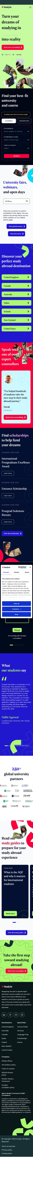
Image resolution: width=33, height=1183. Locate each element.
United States (7, 1050)
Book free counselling (12, 47)
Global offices (7, 1061)
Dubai (4, 1038)
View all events (15, 234)
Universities (24, 121)
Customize (15, 609)
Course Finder (22, 1027)
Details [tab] (16, 572)
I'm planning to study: (11, 137)
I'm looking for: (8, 128)
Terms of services (8, 1146)
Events (19, 1042)
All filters (8, 201)
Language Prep (23, 1034)
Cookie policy (7, 1153)
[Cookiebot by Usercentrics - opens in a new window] (19, 567)
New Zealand (6, 1046)
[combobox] (16, 131)
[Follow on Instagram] (22, 1014)
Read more (10, 913)
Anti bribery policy (9, 1065)
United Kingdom (8, 1027)
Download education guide (16, 114)
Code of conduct (8, 1069)
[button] (6, 745)
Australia (5, 1031)
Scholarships (22, 1038)
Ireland (4, 1042)
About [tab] (27, 572)
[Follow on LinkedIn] (4, 1014)
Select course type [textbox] (11, 140)
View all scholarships (11, 533)
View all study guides (15, 933)
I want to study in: (10, 145)
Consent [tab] (6, 572)
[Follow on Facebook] (10, 1014)
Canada (5, 1034)
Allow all (16, 603)
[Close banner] (30, 567)
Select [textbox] (6, 148)
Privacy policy (7, 1150)
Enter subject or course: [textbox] (13, 131)
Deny (16, 614)
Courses (9, 121)
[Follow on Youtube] (16, 1014)
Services (20, 1031)
